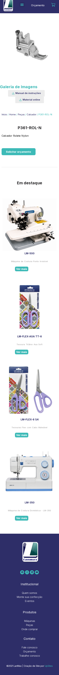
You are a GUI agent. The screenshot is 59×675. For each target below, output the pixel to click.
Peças (21, 114)
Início (4, 114)
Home (12, 114)
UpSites (49, 666)
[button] (22, 4)
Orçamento (38, 5)
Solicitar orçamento (18, 151)
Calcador (31, 114)
